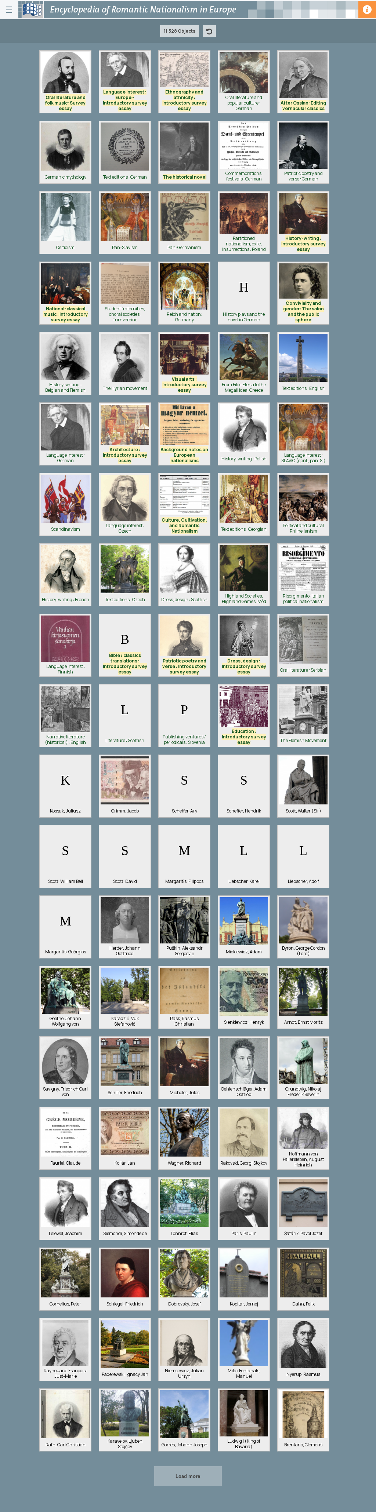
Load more (188, 1476)
